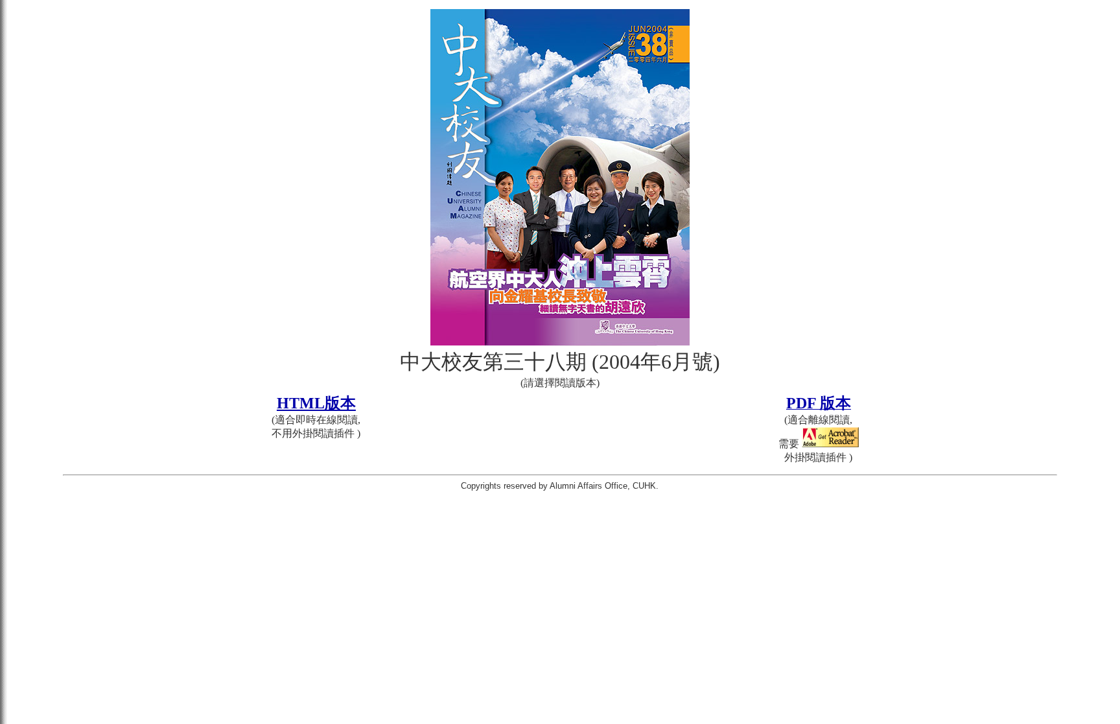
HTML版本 (316, 403)
